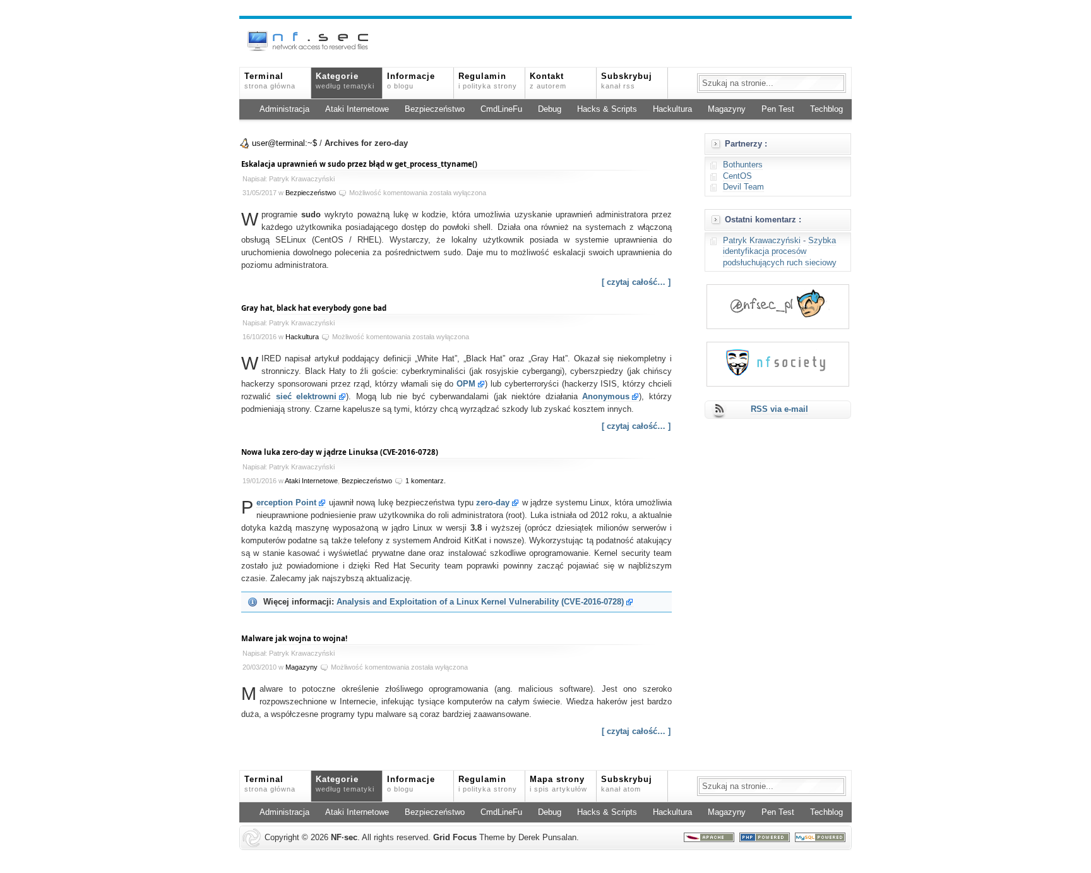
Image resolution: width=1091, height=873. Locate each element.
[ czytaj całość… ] (636, 282)
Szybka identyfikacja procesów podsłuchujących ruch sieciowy (780, 251)
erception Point (286, 502)
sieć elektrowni (306, 396)
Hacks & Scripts (607, 109)
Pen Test (777, 109)
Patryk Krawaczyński (762, 240)
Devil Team (743, 187)
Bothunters (743, 164)
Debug (549, 109)
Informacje (411, 81)
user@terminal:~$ (284, 143)
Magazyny (727, 109)
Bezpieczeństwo (435, 109)
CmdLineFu (501, 109)
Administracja (284, 109)
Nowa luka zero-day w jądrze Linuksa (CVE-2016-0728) (339, 452)
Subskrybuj (626, 81)
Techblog (826, 109)
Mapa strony (558, 784)
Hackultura (672, 109)
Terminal (269, 81)
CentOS (737, 176)
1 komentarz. (425, 481)
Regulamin (487, 81)
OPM (465, 384)
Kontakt (548, 81)
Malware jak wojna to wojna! (294, 638)
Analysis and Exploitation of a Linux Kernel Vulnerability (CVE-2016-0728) (480, 602)
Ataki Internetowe (357, 109)
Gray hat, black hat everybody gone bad (313, 308)
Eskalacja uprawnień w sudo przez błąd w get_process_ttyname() (359, 164)
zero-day (493, 502)
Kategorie (345, 81)
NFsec (344, 837)
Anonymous (605, 396)
